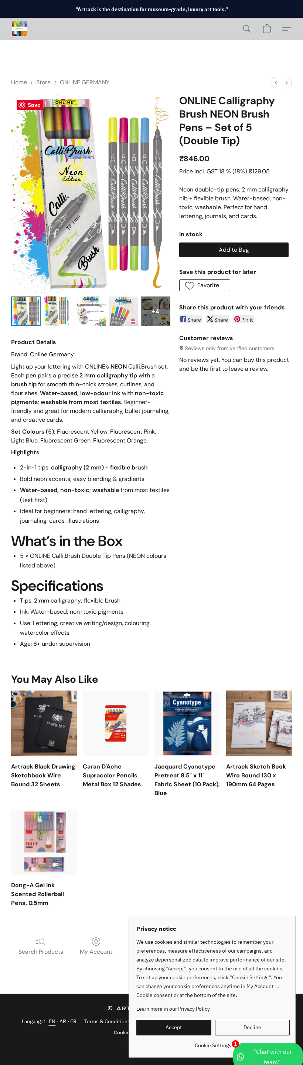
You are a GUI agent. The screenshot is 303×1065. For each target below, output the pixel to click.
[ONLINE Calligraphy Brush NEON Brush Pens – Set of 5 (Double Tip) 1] (58, 311)
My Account (96, 952)
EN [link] (52, 1021)
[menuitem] (276, 82)
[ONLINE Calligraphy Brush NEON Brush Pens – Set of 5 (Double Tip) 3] (123, 311)
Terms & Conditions (107, 1021)
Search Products (40, 952)
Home (19, 82)
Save (34, 104)
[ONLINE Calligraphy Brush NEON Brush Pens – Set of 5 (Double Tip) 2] (91, 311)
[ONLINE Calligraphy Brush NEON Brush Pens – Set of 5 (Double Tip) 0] (26, 311)
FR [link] (73, 1021)
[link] (213, 1042)
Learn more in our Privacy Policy (173, 1008)
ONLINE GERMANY (84, 82)
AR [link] (63, 1021)
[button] (19, 28)
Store (43, 82)
